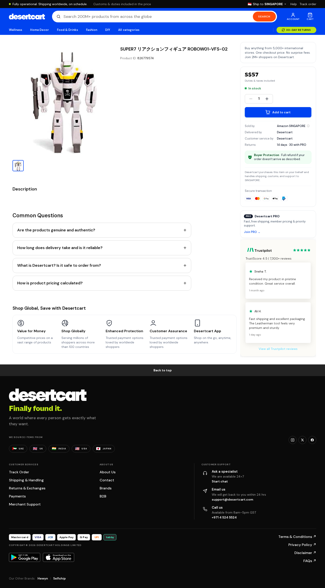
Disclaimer (305, 552)
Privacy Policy (302, 544)
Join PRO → (252, 232)
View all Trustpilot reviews (278, 349)
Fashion (91, 30)
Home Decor (39, 30)
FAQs (309, 560)
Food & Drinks (67, 30)
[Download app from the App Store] (58, 557)
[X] (302, 440)
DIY (107, 30)
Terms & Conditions (297, 536)
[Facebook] (312, 440)
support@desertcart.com (232, 499)
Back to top (162, 370)
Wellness (15, 30)
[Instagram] (293, 440)
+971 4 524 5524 (224, 517)
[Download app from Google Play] (24, 557)
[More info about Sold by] (308, 126)
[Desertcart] (27, 16)
